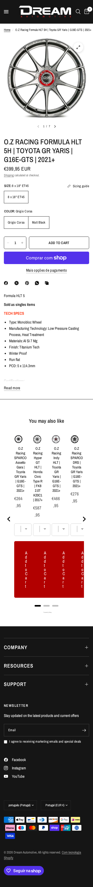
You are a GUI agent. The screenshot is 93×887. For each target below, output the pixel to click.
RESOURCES (18, 665)
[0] (85, 11)
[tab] (38, 606)
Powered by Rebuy (46, 612)
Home (7, 30)
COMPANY (15, 647)
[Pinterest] (28, 283)
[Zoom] (78, 47)
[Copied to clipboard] (48, 283)
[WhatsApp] (38, 283)
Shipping (9, 175)
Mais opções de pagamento (46, 270)
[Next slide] (84, 519)
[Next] (55, 126)
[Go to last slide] (9, 519)
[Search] (78, 11)
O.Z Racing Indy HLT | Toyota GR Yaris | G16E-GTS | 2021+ (56, 469)
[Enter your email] (84, 730)
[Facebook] (7, 283)
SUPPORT (15, 684)
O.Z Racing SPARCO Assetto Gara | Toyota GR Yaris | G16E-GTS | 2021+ (20, 469)
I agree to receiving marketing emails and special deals (45, 741)
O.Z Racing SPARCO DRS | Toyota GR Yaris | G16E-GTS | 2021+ (77, 467)
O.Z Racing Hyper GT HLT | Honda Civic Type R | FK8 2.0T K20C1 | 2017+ (38, 474)
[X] (17, 283)
